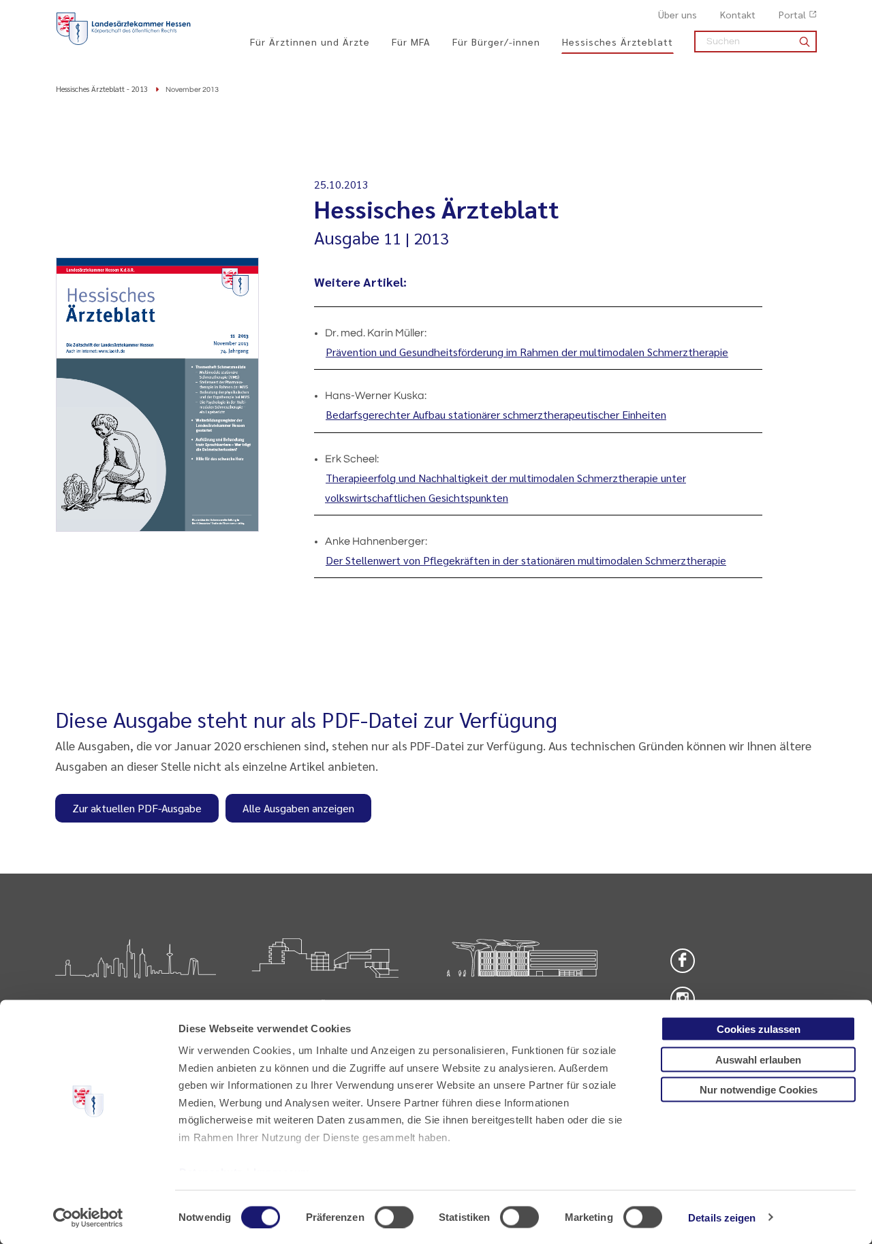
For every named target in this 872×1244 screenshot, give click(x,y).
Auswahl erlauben (758, 1059)
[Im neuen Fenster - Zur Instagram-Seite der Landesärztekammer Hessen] (683, 999)
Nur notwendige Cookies (759, 1090)
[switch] (394, 1217)
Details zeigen (722, 1217)
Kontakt (738, 14)
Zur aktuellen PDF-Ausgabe (137, 808)
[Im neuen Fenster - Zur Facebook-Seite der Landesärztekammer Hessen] (683, 961)
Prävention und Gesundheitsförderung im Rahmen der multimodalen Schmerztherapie (527, 352)
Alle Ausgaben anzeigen (298, 808)
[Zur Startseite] (123, 29)
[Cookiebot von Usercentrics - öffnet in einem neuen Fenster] (88, 1217)
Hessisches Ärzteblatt (617, 41)
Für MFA (411, 41)
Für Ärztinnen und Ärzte (310, 41)
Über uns (677, 14)
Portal (792, 14)
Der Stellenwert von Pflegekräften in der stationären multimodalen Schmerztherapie (526, 560)
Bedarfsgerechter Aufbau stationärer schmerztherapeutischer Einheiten (496, 414)
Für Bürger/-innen (496, 41)
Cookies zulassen (758, 1029)
